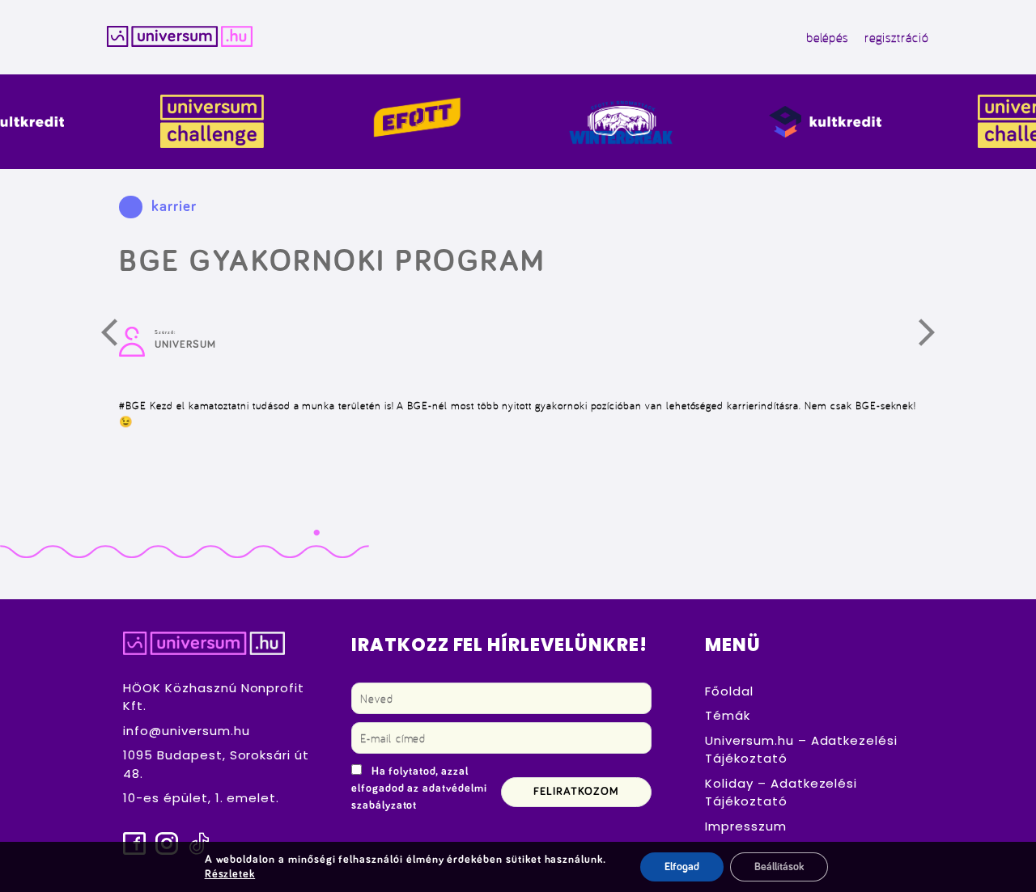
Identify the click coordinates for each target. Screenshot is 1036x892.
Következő (936, 336)
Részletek (230, 874)
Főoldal (729, 691)
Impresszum (746, 826)
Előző (119, 336)
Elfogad (681, 867)
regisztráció (896, 37)
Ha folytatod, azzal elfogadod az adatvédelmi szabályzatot (419, 788)
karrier (174, 206)
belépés (827, 37)
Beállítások (779, 867)
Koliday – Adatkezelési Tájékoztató (781, 792)
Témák (727, 715)
